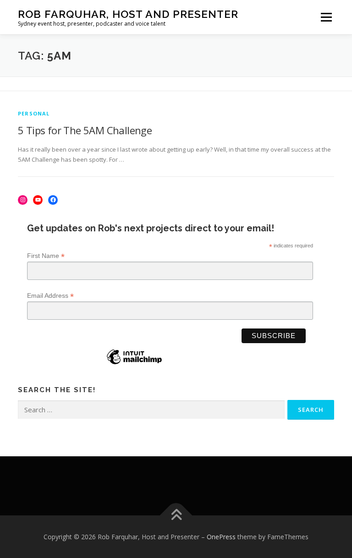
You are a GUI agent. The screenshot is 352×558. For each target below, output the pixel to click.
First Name (46, 256)
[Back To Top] (176, 515)
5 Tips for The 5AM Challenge (85, 130)
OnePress (221, 536)
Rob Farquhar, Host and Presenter (128, 14)
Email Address (50, 295)
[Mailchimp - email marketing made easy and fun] (134, 363)
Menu (326, 17)
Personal (34, 113)
